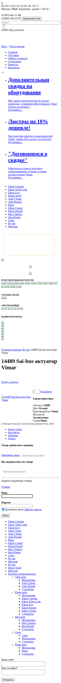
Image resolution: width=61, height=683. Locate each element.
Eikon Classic (15, 208)
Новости (13, 64)
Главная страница (11, 349)
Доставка (13, 55)
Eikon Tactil (14, 195)
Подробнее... (15, 110)
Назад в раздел (9, 382)
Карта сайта (15, 429)
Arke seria (20, 577)
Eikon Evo (14, 192)
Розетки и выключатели (22, 573)
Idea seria (20, 617)
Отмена (5, 486)
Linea (11, 220)
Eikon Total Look (17, 189)
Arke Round (15, 201)
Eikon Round (15, 211)
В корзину (46, 391)
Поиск (12, 438)
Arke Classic (15, 198)
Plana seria (20, 644)
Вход (4, 46)
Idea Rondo (14, 217)
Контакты (13, 67)
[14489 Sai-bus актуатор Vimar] (17, 399)
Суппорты (28, 589)
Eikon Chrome (16, 186)
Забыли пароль (33, 509)
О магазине (14, 61)
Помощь (13, 435)
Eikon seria (21, 592)
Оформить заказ (10, 455)
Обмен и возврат (18, 58)
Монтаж (13, 226)
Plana (11, 205)
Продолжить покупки (33, 455)
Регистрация (17, 46)
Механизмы (28, 580)
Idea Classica (15, 214)
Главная (12, 52)
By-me (11, 223)
